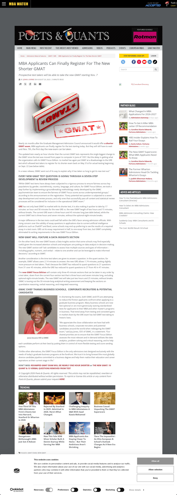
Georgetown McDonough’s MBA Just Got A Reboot (27, 439)
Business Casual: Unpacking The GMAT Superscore (104, 409)
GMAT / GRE (52, 56)
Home (19, 48)
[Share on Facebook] (30, 84)
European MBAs (137, 48)
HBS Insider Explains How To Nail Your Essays (143, 139)
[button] (20, 84)
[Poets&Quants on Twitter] (123, 62)
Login (153, 56)
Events (122, 48)
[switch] (74, 490)
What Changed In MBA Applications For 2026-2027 (142, 113)
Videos (100, 48)
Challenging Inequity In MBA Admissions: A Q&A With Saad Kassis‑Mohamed (79, 410)
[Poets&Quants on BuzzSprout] (128, 62)
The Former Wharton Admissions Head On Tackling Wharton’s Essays (143, 172)
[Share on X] (25, 84)
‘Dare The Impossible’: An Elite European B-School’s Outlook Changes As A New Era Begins (104, 442)
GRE (20, 206)
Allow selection (155, 469)
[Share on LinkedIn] (35, 84)
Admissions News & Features (36, 56)
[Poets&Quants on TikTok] (155, 62)
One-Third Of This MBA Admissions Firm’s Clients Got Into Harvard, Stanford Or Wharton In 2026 (29, 413)
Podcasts (111, 48)
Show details (135, 490)
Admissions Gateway (139, 118)
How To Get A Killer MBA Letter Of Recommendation (143, 125)
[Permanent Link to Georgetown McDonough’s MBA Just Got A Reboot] (29, 428)
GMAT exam (32, 453)
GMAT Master (154, 48)
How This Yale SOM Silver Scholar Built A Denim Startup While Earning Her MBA (54, 440)
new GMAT (42, 453)
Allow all (155, 461)
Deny (155, 478)
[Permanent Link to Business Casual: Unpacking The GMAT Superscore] (104, 398)
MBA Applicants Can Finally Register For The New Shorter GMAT (79, 56)
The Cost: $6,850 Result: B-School (133, 228)
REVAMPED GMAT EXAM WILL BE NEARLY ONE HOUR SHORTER (60, 365)
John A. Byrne (28, 79)
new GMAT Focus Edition (34, 272)
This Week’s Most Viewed (67, 48)
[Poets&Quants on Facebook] (134, 62)
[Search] (155, 69)
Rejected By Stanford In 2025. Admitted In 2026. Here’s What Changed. (54, 410)
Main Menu (31, 48)
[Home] (64, 35)
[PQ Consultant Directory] (138, 89)
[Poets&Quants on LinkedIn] (150, 62)
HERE (61, 379)
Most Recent (46, 48)
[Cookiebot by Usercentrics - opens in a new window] (16, 490)
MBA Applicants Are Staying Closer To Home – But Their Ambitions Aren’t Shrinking (78, 442)
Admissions (87, 48)
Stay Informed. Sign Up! (134, 56)
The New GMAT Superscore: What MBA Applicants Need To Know (143, 154)
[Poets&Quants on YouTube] (144, 62)
